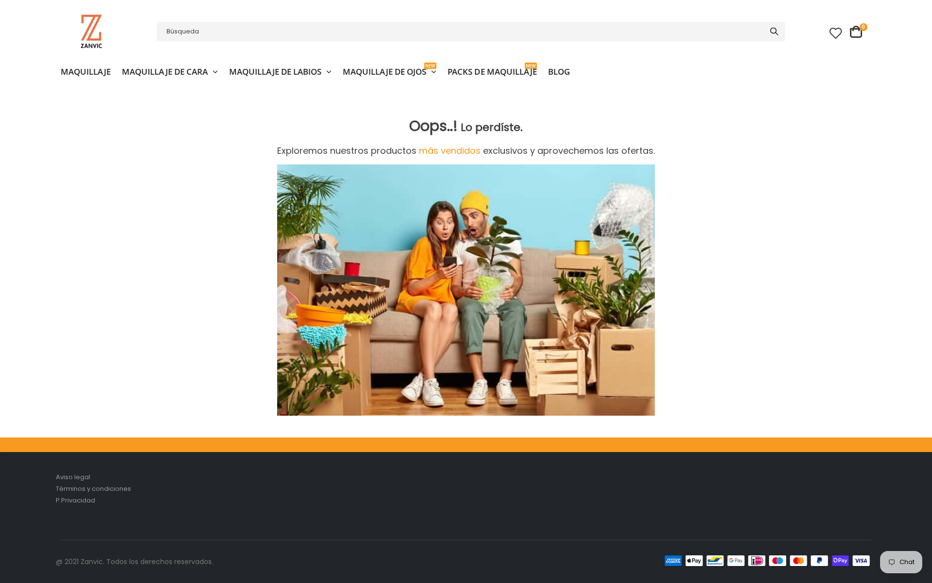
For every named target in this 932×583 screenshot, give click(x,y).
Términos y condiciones (93, 488)
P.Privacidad (75, 500)
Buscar (774, 31)
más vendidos (451, 151)
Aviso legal (73, 477)
